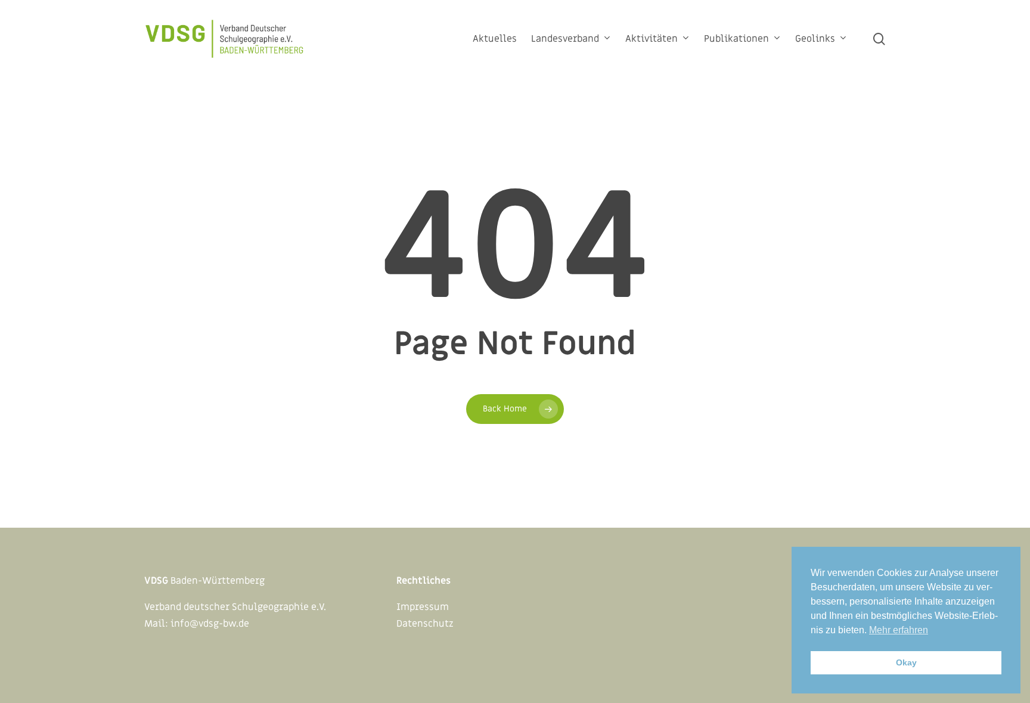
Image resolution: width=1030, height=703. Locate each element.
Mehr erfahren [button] (898, 630)
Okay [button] (906, 662)
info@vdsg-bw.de (209, 623)
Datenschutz (425, 623)
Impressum (422, 607)
